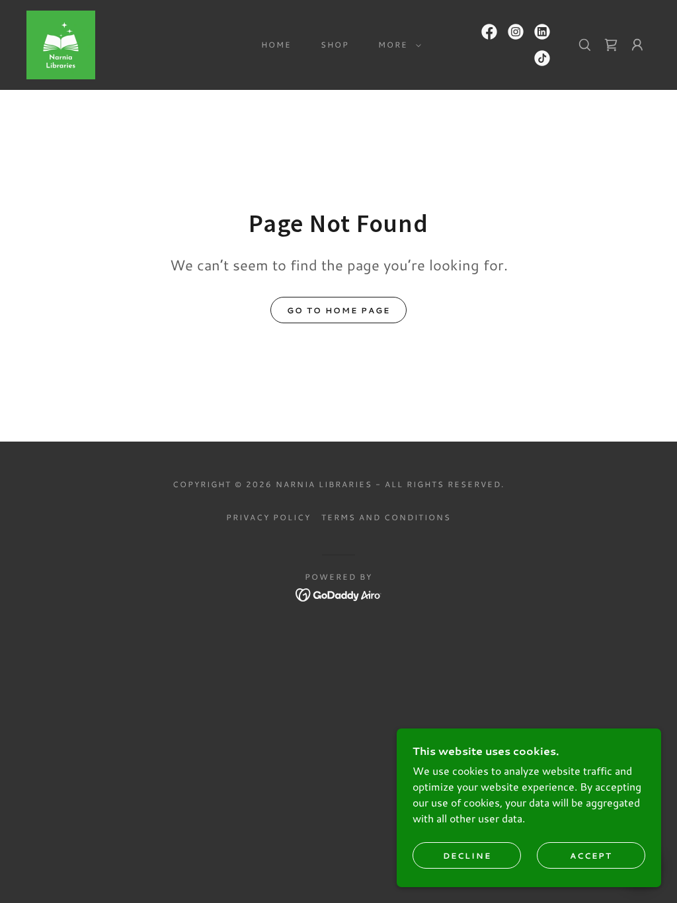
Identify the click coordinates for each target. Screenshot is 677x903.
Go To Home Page (338, 310)
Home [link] (276, 44)
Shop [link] (335, 44)
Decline (467, 855)
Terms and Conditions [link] (386, 517)
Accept (591, 855)
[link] (60, 43)
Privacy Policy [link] (268, 517)
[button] (397, 45)
